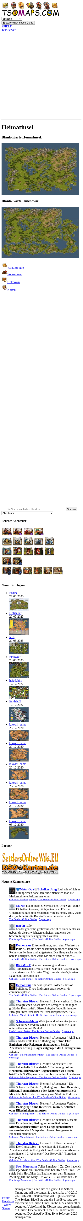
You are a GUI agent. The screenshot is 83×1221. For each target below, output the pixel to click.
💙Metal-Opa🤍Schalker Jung (36, 889)
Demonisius (23, 945)
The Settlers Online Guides (23, 919)
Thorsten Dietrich (27, 1001)
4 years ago (69, 939)
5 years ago (75, 959)
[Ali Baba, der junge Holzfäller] (19, 633)
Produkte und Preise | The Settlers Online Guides (34, 1031)
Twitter (6, 1204)
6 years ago (75, 995)
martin (20, 925)
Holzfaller (15, 613)
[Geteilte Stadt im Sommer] (19, 609)
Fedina (13, 592)
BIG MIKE (23, 965)
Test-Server (8, 30)
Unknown (13, 282)
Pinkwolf (14, 656)
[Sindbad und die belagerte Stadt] (19, 739)
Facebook (8, 1201)
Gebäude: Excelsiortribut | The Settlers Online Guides (37, 1160)
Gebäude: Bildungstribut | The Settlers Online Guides (37, 1113)
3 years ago (74, 899)
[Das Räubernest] (19, 677)
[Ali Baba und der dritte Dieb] (19, 760)
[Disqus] (41, 350)
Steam (6, 1208)
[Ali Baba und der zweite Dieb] (19, 817)
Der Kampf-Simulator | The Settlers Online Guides (35, 939)
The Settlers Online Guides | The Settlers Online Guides (38, 959)
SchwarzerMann (27, 1021)
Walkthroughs (15, 267)
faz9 (11, 637)
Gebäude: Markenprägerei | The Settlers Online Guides (37, 899)
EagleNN (15, 701)
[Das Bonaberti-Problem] (19, 837)
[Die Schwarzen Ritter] (19, 697)
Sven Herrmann (26, 1166)
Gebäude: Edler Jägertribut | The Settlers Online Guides (38, 1077)
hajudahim (15, 680)
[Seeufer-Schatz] (19, 721)
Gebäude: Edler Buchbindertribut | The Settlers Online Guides (41, 1054)
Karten (11, 289)
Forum (6, 1197)
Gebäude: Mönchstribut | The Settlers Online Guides (36, 1137)
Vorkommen (14, 274)
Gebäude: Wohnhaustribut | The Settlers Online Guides (37, 1097)
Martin (20, 905)
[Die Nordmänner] (19, 653)
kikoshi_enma (17, 724)
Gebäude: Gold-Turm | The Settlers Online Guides (35, 979)
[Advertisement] (41, 75)
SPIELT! (7, 26)
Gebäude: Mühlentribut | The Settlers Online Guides (36, 1015)
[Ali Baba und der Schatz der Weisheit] (19, 798)
